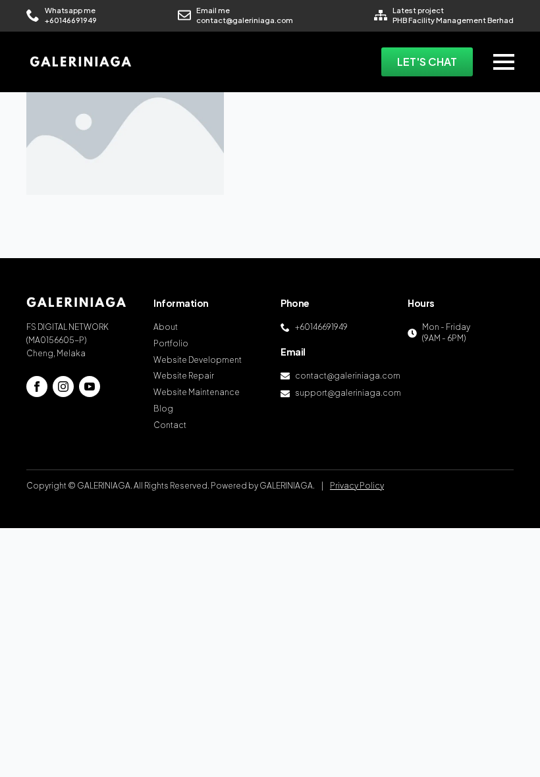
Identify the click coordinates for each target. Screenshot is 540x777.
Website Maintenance (196, 392)
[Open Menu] (503, 61)
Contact (169, 425)
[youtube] (89, 386)
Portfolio (170, 343)
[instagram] (63, 386)
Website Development (197, 360)
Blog (163, 409)
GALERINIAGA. (287, 486)
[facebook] (36, 386)
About (165, 327)
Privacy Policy (357, 486)
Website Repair (183, 376)
